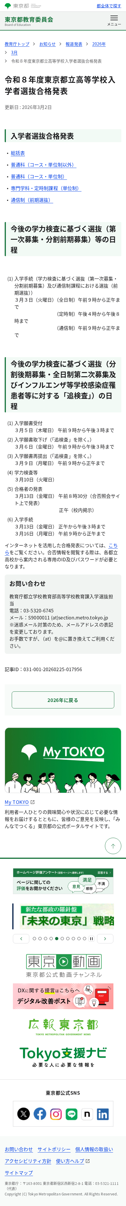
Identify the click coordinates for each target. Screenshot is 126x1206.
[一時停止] (91, 939)
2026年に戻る (62, 699)
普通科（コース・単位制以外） (43, 164)
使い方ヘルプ (70, 1160)
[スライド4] (51, 938)
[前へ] (21, 938)
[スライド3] (45, 938)
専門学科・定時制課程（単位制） (46, 188)
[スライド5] (56, 938)
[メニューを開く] (114, 21)
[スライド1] (34, 938)
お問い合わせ (19, 1149)
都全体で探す (109, 6)
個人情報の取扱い (94, 1149)
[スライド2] (40, 938)
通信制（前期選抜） (32, 199)
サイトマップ (19, 1172)
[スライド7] (67, 938)
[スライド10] (84, 938)
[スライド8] (73, 938)
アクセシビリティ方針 (28, 1160)
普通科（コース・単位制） (39, 176)
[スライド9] (79, 938)
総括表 (18, 152)
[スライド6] (62, 938)
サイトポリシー (54, 1149)
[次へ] (105, 938)
